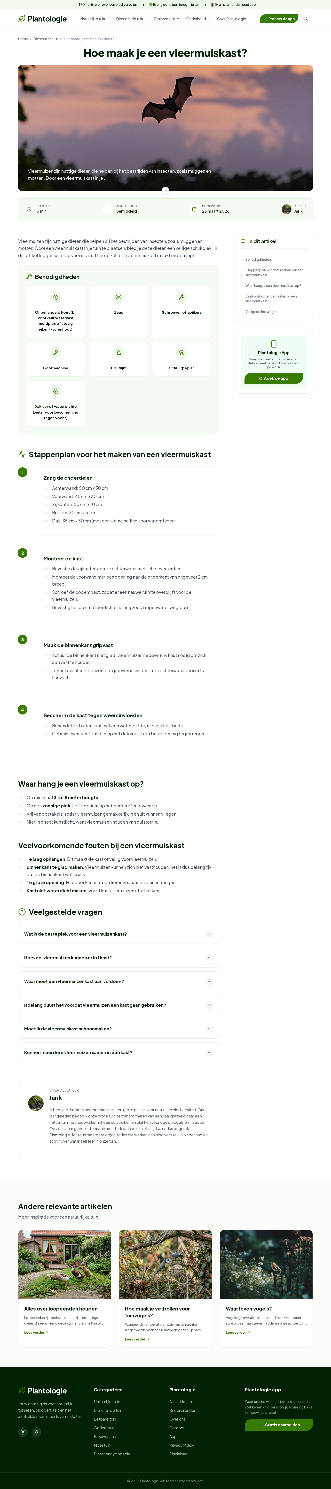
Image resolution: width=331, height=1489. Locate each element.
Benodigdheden (258, 259)
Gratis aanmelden (282, 1424)
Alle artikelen (180, 1401)
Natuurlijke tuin (92, 18)
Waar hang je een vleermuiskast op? (273, 285)
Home (23, 39)
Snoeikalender (182, 1410)
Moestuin (102, 1445)
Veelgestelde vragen (261, 311)
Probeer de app (281, 18)
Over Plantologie (231, 18)
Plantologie (47, 18)
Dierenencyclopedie (112, 1453)
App (173, 1436)
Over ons (177, 1419)
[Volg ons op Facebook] (36, 1432)
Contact (177, 1427)
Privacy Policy (181, 1445)
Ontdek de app (273, 378)
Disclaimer (178, 1453)
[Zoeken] (305, 18)
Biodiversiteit (106, 1436)
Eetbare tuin (164, 18)
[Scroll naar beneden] (165, 190)
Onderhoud (196, 18)
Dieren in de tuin (129, 18)
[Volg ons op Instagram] (23, 1432)
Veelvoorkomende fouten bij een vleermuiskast (271, 298)
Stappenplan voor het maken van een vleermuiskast (274, 272)
